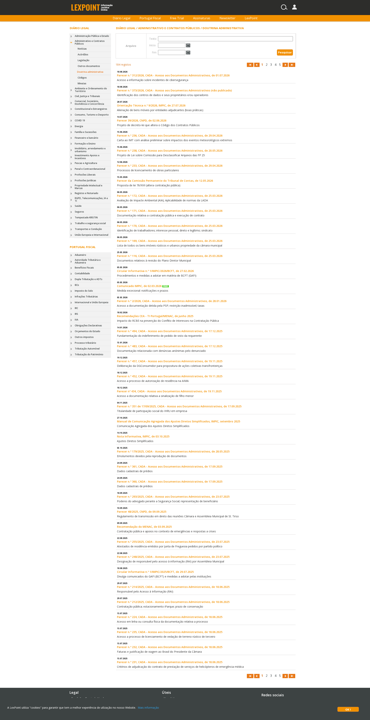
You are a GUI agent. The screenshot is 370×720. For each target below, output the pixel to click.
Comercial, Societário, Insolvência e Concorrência (89, 103)
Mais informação (148, 707)
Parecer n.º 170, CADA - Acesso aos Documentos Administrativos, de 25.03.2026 (169, 226)
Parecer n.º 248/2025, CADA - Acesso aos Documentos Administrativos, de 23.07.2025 (173, 557)
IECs (77, 285)
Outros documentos (89, 66)
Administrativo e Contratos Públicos (90, 42)
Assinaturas (201, 18)
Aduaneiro (80, 255)
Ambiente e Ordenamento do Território (91, 90)
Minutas (82, 83)
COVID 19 (80, 120)
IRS (76, 314)
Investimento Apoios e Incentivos (87, 157)
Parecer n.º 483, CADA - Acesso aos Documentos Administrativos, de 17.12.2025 (169, 346)
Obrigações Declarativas (88, 325)
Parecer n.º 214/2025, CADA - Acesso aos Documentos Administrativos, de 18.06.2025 (173, 587)
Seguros (79, 211)
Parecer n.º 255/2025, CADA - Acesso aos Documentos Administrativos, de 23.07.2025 (173, 542)
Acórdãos (83, 54)
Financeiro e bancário (86, 137)
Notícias (82, 48)
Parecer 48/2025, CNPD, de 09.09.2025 (141, 511)
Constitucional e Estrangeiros (91, 109)
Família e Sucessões (86, 132)
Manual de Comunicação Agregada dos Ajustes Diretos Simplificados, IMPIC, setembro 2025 (178, 421)
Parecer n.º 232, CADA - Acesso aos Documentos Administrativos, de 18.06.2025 (169, 647)
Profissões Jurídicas (85, 180)
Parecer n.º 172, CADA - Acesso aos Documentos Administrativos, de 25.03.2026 (169, 196)
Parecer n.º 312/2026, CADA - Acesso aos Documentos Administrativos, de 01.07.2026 (173, 75)
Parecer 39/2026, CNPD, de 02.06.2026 (141, 120)
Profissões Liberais (85, 174)
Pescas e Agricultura (86, 163)
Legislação (83, 60)
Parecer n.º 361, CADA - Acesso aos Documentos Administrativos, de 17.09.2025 (169, 466)
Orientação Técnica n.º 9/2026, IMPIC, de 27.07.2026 (151, 105)
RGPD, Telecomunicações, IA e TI (91, 200)
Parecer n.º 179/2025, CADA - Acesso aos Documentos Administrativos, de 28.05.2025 (173, 451)
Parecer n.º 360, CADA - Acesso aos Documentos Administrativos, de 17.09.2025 (169, 481)
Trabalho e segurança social (90, 223)
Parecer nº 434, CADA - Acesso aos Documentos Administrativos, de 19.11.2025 (169, 391)
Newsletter (227, 18)
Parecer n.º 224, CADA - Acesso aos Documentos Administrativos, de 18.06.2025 (169, 617)
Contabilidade (82, 273)
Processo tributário (85, 342)
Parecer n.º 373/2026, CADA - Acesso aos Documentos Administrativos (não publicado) (174, 90)
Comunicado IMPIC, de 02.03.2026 (139, 286)
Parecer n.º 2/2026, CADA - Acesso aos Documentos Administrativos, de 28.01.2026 (171, 301)
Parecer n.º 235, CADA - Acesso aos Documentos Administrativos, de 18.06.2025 (169, 632)
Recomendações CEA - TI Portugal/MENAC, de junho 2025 (155, 316)
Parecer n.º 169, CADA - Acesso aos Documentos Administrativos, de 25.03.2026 (169, 241)
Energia (79, 126)
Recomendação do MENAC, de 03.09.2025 (144, 526)
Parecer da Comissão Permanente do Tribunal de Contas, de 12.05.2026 (165, 180)
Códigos (82, 77)
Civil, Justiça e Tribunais (87, 96)
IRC (76, 308)
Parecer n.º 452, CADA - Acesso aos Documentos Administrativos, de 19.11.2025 (169, 376)
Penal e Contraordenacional (90, 169)
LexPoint (251, 18)
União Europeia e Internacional (91, 234)
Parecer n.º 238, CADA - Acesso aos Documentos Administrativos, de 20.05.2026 (169, 150)
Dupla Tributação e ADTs (88, 279)
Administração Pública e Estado (92, 36)
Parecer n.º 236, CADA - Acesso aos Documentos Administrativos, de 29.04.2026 (169, 135)
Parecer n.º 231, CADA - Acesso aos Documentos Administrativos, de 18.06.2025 (169, 662)
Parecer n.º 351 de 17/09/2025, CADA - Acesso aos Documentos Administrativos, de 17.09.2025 (179, 406)
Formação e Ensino (85, 143)
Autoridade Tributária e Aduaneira (88, 261)
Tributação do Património (89, 354)
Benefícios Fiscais (84, 267)
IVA (76, 319)
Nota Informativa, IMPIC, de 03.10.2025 (143, 436)
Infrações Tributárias (86, 296)
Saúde (78, 206)
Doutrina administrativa (90, 71)
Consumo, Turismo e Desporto (92, 114)
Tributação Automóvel (87, 348)
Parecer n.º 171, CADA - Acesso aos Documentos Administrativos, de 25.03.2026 (169, 211)
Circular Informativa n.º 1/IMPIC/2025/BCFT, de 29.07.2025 (155, 572)
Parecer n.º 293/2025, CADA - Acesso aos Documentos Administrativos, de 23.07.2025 (173, 496)
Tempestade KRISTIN (86, 217)
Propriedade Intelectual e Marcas (88, 187)
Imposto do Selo (84, 290)
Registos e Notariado (86, 193)
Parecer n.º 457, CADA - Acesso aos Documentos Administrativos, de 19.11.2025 (169, 361)
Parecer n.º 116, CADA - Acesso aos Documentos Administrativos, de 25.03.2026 (169, 256)
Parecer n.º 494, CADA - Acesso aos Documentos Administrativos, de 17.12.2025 (169, 331)
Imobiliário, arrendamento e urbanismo (90, 150)
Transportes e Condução (88, 229)
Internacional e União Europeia (91, 302)
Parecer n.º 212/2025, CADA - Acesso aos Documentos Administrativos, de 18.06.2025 (173, 602)
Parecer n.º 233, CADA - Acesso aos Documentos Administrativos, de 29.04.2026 (169, 165)
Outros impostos (84, 337)
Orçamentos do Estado (87, 331)
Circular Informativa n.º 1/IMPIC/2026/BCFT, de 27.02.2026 (155, 271)
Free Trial (177, 18)
